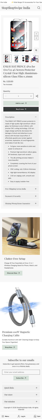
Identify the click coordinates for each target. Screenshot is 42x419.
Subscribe (20, 378)
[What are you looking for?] (38, 7)
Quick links (9, 387)
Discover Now (12, 273)
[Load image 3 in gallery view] (25, 59)
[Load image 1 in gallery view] (7, 59)
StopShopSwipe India (24, 407)
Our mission (9, 401)
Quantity (6, 91)
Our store (8, 394)
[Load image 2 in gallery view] (16, 59)
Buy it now (20, 109)
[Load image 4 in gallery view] (35, 59)
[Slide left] (36, 38)
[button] (36, 416)
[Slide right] (36, 34)
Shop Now (8, 347)
